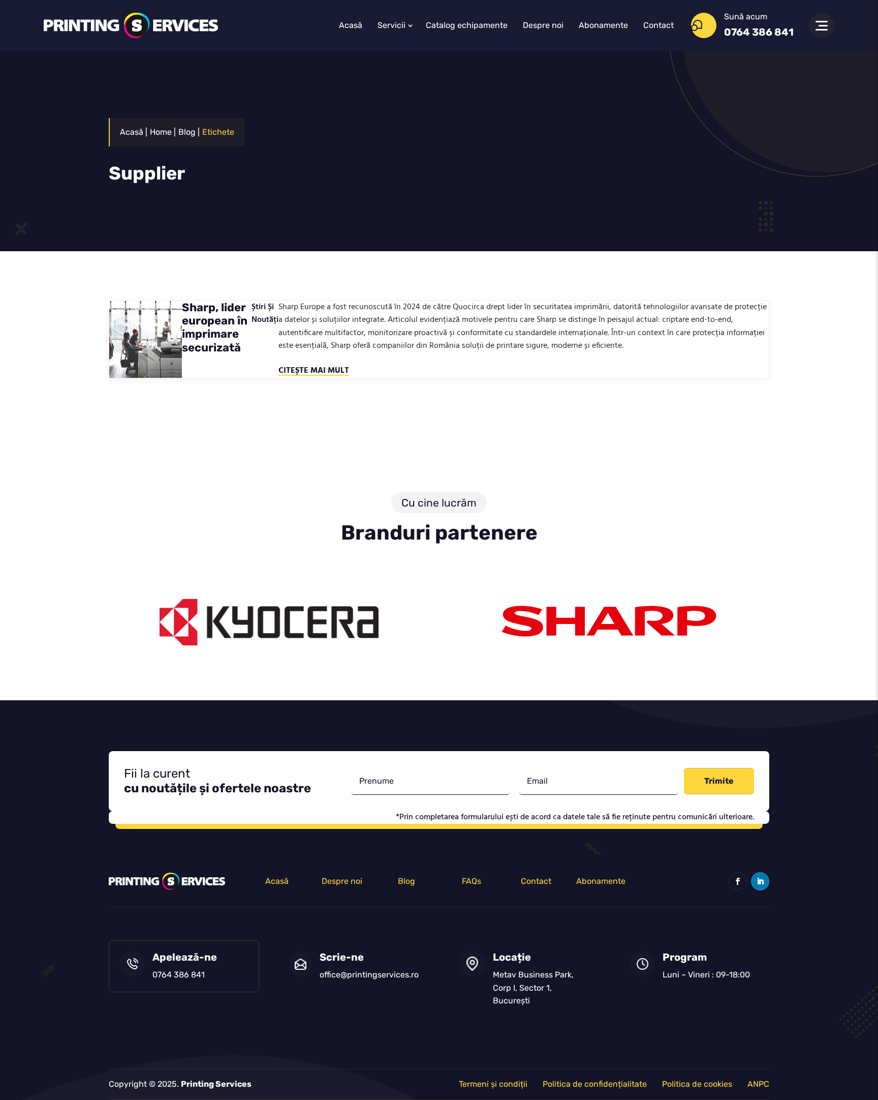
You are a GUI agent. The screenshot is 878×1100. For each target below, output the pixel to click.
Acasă (350, 25)
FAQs (471, 881)
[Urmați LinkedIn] (760, 881)
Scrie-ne (342, 957)
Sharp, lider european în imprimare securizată (214, 327)
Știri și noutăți (265, 314)
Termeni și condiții (493, 1084)
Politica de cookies (697, 1084)
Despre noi (543, 25)
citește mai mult (313, 371)
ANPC (758, 1084)
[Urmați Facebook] (738, 881)
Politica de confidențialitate (595, 1084)
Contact (658, 25)
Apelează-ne (184, 957)
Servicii (391, 25)
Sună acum (745, 16)
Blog (406, 881)
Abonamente (603, 25)
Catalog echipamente (467, 25)
